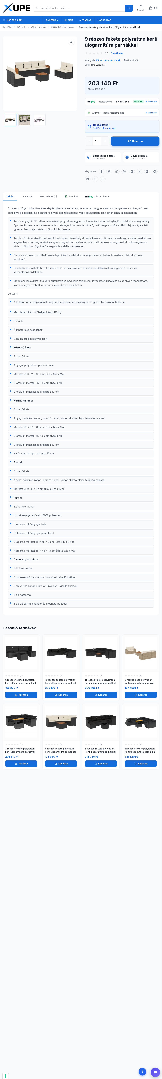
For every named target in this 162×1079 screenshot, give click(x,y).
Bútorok (21, 27)
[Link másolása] (103, 179)
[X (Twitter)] (139, 171)
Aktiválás (85, 20)
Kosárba (23, 694)
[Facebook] (101, 171)
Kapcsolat (104, 20)
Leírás (9, 196)
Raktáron (52, 20)
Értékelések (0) (48, 196)
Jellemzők (26, 196)
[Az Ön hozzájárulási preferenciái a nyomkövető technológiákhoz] (6, 1076)
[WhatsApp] (117, 171)
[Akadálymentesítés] (142, 1072)
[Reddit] (87, 179)
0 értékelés (117, 53)
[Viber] (124, 171)
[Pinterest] (155, 171)
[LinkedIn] (147, 171)
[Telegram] (132, 171)
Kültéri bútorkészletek (62, 27)
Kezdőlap (7, 27)
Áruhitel (73, 196)
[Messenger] (109, 171)
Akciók (69, 20)
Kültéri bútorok (38, 27)
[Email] (95, 179)
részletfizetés (102, 196)
